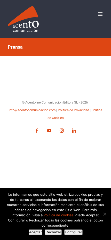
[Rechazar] (104, 214)
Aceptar (35, 232)
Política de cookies (59, 215)
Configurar (73, 232)
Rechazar (53, 232)
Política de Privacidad (74, 110)
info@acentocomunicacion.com (32, 110)
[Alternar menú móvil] (100, 14)
